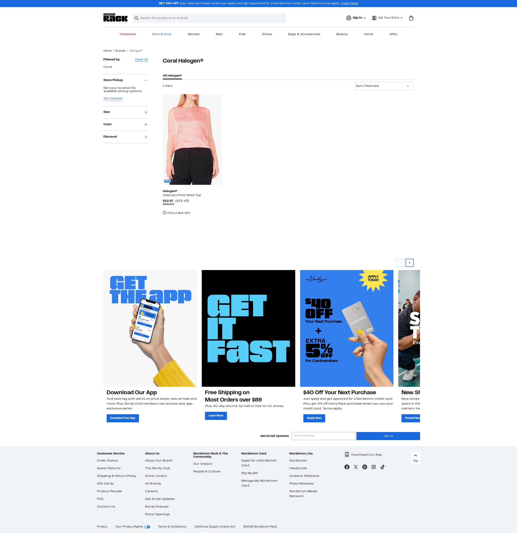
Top (415, 461)
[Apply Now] (347, 328)
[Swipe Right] (410, 263)
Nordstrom (298, 460)
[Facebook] (347, 468)
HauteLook (298, 468)
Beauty (342, 34)
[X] (355, 468)
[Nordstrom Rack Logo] (115, 17)
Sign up (388, 436)
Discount (110, 136)
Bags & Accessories (304, 34)
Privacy (102, 527)
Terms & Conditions (172, 527)
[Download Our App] (150, 328)
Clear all (141, 59)
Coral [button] (107, 67)
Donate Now (413, 418)
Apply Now (349, 3)
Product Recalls (109, 491)
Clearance (128, 34)
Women (194, 34)
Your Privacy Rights (129, 527)
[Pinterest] (364, 468)
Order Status (107, 460)
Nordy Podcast (157, 506)
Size (106, 112)
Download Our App (122, 418)
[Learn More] (248, 328)
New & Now (161, 34)
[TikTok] (382, 468)
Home (368, 34)
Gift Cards (105, 483)
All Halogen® (172, 75)
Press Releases (301, 483)
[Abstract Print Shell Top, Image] (192, 139)
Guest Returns (109, 468)
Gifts (393, 34)
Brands (120, 51)
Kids (242, 34)
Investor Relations (304, 476)
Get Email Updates (160, 499)
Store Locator (156, 476)
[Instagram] (373, 468)
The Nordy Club (157, 468)
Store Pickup (113, 80)
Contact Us (106, 506)
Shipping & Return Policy (116, 476)
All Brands (153, 483)
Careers (151, 491)
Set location (113, 98)
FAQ (100, 499)
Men (219, 34)
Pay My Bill (249, 473)
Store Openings (157, 514)
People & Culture (207, 471)
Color (107, 124)
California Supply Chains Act (214, 527)
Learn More (216, 415)
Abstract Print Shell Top (182, 195)
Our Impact (202, 464)
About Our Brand (158, 460)
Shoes (267, 34)
